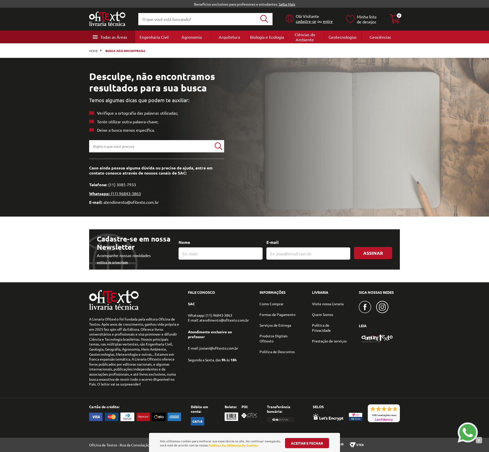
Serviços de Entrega (275, 325)
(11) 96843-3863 (126, 193)
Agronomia (192, 36)
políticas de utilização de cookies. (234, 445)
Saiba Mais (287, 4)
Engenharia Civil (154, 36)
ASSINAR (373, 253)
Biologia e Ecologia (267, 36)
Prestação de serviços (329, 341)
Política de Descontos (277, 351)
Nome (184, 242)
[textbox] (151, 146)
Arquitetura (229, 36)
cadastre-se (306, 21)
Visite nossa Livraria (328, 303)
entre (328, 21)
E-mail (272, 242)
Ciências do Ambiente (305, 37)
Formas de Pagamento (277, 314)
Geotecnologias (343, 36)
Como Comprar (271, 303)
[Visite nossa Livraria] (114, 308)
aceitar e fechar (307, 443)
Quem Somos (322, 314)
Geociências (380, 36)
